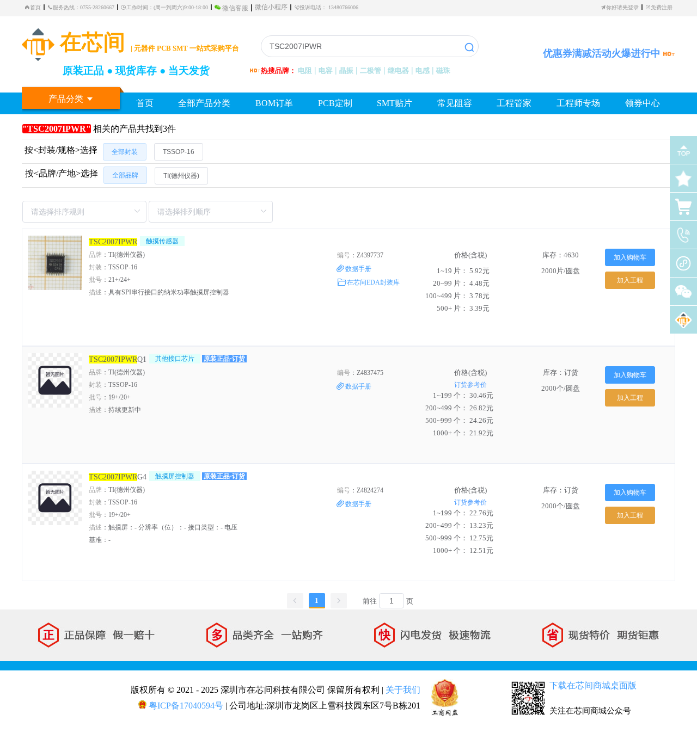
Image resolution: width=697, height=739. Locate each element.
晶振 (346, 70)
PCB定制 (335, 103)
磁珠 (443, 70)
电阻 (305, 70)
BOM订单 (274, 103)
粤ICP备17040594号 (184, 705)
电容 (326, 70)
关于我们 (403, 689)
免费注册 (661, 7)
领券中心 (642, 103)
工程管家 (514, 103)
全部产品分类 (204, 103)
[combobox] (370, 46)
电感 (422, 70)
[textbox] (370, 46)
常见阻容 (454, 103)
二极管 (370, 70)
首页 (35, 7)
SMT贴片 (394, 103)
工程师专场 (578, 103)
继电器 (398, 70)
